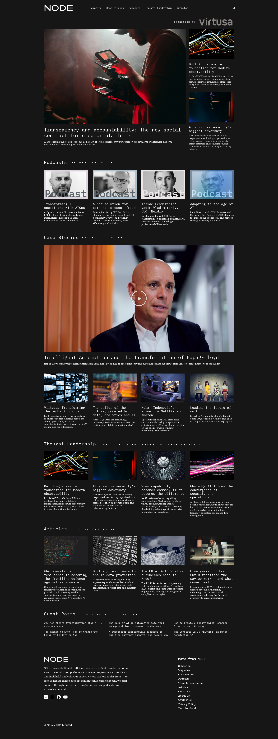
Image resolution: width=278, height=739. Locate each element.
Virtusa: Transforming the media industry (64, 409)
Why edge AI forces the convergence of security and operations (211, 491)
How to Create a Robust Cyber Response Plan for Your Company (200, 624)
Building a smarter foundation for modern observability (209, 68)
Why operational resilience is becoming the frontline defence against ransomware (65, 576)
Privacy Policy (187, 704)
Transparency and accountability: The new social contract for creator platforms (112, 132)
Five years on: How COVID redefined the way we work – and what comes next (211, 576)
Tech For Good (187, 708)
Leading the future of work (210, 409)
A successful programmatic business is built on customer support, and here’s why (138, 633)
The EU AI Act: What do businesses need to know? (162, 575)
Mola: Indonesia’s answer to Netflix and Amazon (161, 411)
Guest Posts (60, 614)
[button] (234, 8)
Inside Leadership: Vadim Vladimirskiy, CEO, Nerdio (159, 207)
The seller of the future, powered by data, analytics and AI (114, 411)
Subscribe (184, 665)
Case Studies (115, 7)
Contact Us (185, 699)
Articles (182, 7)
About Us (184, 695)
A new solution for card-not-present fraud (114, 206)
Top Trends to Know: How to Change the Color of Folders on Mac (71, 633)
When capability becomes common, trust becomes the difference (162, 490)
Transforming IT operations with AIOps (64, 206)
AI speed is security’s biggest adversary (210, 129)
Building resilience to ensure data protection (114, 573)
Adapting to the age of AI (211, 206)
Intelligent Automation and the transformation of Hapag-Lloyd (131, 357)
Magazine (96, 7)
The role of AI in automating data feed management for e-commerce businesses (136, 624)
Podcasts (134, 7)
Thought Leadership (158, 7)
